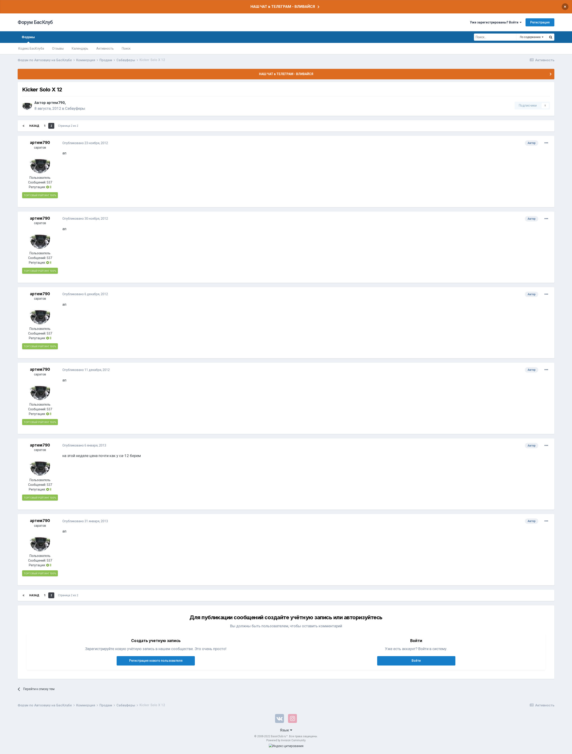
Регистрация (540, 22)
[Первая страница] (23, 126)
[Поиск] (550, 37)
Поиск (126, 48)
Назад (34, 125)
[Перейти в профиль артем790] (27, 105)
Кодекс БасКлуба (31, 48)
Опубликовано (85, 143)
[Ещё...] (546, 143)
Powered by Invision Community (286, 740)
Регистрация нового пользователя (156, 660)
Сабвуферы (75, 108)
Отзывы (58, 48)
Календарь (80, 48)
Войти (416, 660)
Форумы (28, 37)
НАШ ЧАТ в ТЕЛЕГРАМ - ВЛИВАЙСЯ (282, 6)
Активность (105, 48)
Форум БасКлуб (35, 22)
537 (49, 182)
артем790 (56, 102)
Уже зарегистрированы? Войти (495, 22)
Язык (285, 730)
